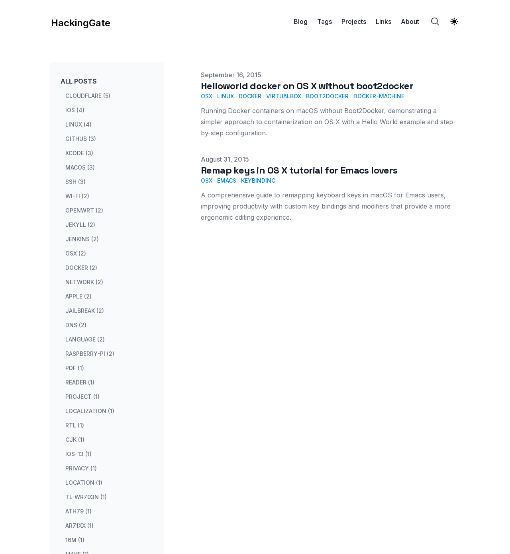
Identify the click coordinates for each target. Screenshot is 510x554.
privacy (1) (81, 468)
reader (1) (79, 382)
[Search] (435, 21)
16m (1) (74, 539)
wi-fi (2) (77, 196)
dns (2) (75, 325)
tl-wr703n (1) (86, 497)
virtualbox (283, 96)
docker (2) (81, 267)
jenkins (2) (82, 239)
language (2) (85, 339)
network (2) (84, 282)
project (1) (82, 396)
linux (225, 96)
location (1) (83, 482)
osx (206, 96)
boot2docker (327, 96)
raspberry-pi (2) (89, 353)
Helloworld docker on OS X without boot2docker (307, 86)
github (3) (80, 138)
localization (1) (89, 411)
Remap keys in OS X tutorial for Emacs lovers (299, 170)
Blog (301, 21)
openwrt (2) (84, 210)
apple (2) (78, 296)
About (410, 21)
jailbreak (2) (84, 310)
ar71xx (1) (79, 525)
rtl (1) (74, 425)
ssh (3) (75, 181)
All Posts (79, 81)
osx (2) (75, 253)
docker (250, 96)
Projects (353, 21)
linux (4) (78, 124)
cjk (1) (74, 439)
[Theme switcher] (454, 21)
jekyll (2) (80, 224)
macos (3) (80, 167)
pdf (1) (74, 368)
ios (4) (74, 110)
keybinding (258, 180)
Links (383, 21)
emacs (226, 180)
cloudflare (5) (87, 95)
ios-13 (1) (78, 454)
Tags (324, 21)
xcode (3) (79, 153)
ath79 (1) (78, 511)
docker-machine (378, 96)
